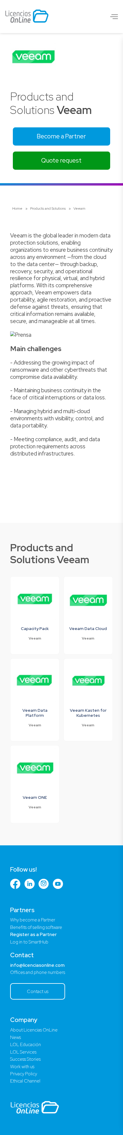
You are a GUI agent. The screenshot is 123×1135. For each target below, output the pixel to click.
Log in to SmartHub (29, 942)
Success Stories (25, 1059)
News (15, 1037)
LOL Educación (25, 1045)
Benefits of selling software (36, 927)
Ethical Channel (25, 1081)
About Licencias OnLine (34, 1030)
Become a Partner (61, 136)
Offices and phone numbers (37, 972)
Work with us (22, 1067)
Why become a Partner (32, 920)
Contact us (37, 991)
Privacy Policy (23, 1074)
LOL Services (23, 1052)
